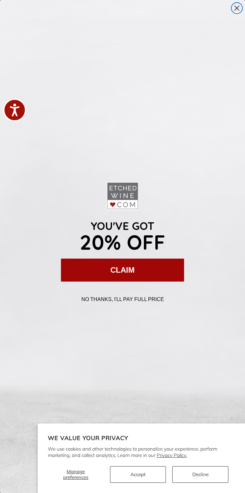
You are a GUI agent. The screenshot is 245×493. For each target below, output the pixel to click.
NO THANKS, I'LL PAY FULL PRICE (122, 299)
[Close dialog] (236, 8)
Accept (137, 474)
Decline (200, 474)
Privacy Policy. (172, 455)
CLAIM (122, 270)
